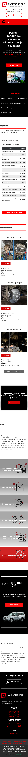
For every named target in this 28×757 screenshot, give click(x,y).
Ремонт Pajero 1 (14, 711)
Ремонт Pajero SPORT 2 (14, 725)
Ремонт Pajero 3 (14, 715)
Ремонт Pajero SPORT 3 (14, 727)
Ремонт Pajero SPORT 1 (14, 723)
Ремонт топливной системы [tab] (10, 140)
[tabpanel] (14, 175)
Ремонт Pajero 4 (14, 716)
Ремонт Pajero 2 (14, 713)
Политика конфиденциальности (11, 741)
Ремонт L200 (14, 733)
